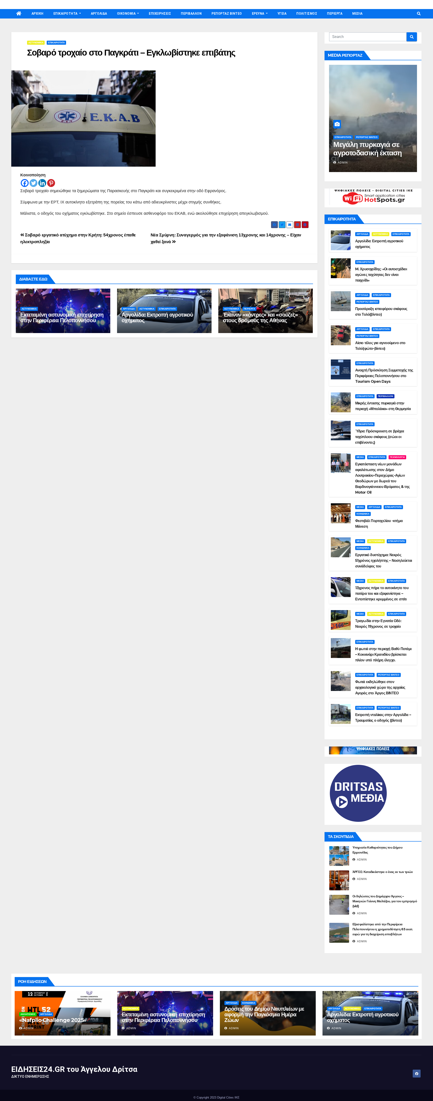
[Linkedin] (42, 183)
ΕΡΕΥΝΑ (258, 13)
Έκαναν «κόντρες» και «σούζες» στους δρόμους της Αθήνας (260, 317)
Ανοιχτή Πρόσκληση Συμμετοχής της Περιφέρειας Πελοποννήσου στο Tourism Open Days (384, 376)
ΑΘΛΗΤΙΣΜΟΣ (28, 1014)
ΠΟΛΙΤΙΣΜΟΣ (306, 13)
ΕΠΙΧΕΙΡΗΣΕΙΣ (160, 13)
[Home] (19, 14)
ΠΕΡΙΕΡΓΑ (334, 13)
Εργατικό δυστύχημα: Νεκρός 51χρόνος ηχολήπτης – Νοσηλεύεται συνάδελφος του (383, 560)
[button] (419, 14)
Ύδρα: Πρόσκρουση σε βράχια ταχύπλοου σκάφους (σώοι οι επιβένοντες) (379, 437)
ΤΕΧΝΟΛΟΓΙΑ (397, 457)
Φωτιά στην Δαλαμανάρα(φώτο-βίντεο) (364, 153)
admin (342, 162)
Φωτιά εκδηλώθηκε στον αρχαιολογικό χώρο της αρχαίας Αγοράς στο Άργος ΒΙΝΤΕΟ (380, 687)
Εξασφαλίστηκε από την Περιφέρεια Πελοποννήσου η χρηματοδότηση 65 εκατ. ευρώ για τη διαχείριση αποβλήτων (382, 929)
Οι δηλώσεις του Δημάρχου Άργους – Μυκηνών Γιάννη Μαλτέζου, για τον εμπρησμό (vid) (384, 901)
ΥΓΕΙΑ (282, 13)
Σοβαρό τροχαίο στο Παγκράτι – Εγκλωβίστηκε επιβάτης (131, 52)
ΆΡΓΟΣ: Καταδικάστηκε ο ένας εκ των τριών (382, 872)
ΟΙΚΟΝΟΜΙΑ (126, 13)
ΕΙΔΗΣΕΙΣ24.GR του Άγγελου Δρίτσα (74, 1069)
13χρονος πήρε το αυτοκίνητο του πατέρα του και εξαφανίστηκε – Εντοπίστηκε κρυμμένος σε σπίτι (381, 593)
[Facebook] (25, 183)
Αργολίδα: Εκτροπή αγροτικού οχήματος (157, 317)
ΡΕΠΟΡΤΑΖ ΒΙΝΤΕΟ (227, 13)
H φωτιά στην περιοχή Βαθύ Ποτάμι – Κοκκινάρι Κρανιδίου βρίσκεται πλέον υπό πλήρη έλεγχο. (383, 654)
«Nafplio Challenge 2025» (52, 1020)
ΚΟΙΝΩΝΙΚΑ (363, 514)
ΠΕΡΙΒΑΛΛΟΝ (191, 13)
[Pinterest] (51, 183)
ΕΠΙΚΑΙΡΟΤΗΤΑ (65, 13)
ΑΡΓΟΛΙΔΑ (99, 13)
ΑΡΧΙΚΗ (38, 13)
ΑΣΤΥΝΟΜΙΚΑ (35, 42)
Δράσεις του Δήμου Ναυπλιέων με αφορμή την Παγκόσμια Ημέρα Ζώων (264, 1014)
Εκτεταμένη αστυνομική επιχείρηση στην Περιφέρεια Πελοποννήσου (62, 317)
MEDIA (357, 13)
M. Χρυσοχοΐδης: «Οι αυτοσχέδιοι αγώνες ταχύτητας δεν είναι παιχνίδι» (381, 274)
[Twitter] (33, 183)
